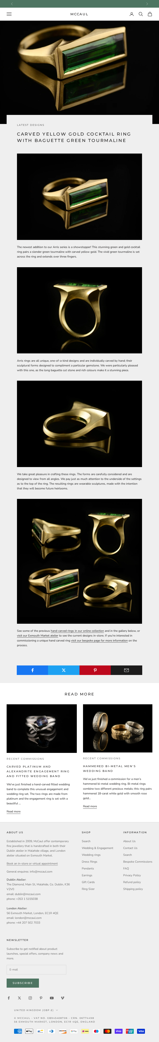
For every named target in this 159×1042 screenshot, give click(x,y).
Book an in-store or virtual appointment (32, 864)
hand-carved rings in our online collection (77, 631)
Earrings (87, 875)
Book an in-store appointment (79, 3)
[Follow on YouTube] (52, 998)
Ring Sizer (88, 889)
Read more (13, 811)
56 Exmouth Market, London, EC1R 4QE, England (54, 1021)
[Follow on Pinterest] (41, 998)
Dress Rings (89, 862)
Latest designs (30, 125)
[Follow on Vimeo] (62, 998)
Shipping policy (133, 889)
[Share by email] (126, 670)
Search (86, 841)
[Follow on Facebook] (9, 998)
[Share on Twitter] (63, 670)
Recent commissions (25, 758)
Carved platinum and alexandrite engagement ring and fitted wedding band (38, 771)
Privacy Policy (132, 875)
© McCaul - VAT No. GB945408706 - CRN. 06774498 (54, 1018)
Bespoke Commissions (137, 862)
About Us (129, 841)
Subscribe (23, 983)
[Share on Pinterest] (95, 670)
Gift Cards (88, 882)
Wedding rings (91, 855)
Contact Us (130, 848)
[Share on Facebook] (32, 670)
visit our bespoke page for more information (99, 641)
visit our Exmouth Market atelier (37, 636)
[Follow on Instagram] (30, 998)
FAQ (126, 868)
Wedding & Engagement (97, 848)
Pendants (88, 868)
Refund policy (132, 882)
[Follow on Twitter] (19, 998)
